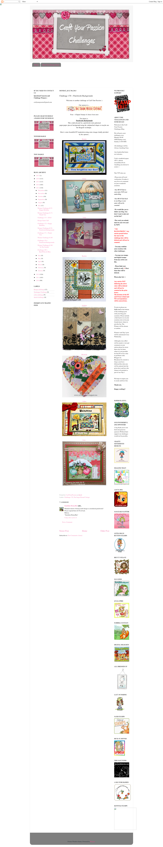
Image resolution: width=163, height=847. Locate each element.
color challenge (38, 295)
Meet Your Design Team (50, 65)
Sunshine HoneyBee (71, 506)
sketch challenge (39, 297)
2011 (38, 277)
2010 (38, 280)
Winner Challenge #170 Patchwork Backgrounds (46, 229)
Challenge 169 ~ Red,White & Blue (44, 251)
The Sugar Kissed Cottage (82, 497)
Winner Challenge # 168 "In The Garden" (45, 246)
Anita (84, 217)
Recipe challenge (39, 289)
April (40, 261)
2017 (38, 176)
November (41, 193)
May (39, 258)
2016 (38, 179)
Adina (84, 401)
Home (36, 65)
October (40, 196)
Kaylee (84, 256)
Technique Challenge (40, 292)
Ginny (84, 179)
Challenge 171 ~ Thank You (45, 234)
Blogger (92, 841)
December (41, 190)
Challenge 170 (68, 497)
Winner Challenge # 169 (45, 238)
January (40, 271)
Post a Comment (67, 522)
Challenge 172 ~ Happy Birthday (45, 224)
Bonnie (84, 139)
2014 (38, 185)
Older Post (104, 530)
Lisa (84, 440)
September (41, 199)
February (41, 268)
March (40, 265)
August (40, 202)
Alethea (84, 305)
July (39, 205)
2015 (38, 182)
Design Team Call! (43, 220)
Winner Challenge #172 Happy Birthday (45, 209)
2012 (38, 274)
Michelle (84, 354)
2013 (38, 188)
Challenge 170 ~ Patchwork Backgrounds (46, 241)
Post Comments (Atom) (75, 535)
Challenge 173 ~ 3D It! (45, 218)
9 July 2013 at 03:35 (70, 518)
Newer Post (64, 530)
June (39, 255)
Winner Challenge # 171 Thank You (45, 214)
